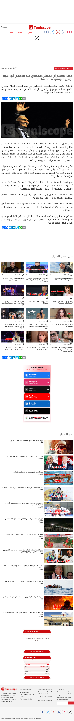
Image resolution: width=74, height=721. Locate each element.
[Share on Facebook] (50, 275)
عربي (30, 32)
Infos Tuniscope (24, 692)
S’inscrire (70, 703)
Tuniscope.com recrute (27, 694)
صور (11, 32)
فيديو (20, 32)
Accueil (69, 68)
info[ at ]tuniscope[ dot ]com (45, 701)
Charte (22, 696)
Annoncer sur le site (26, 699)
